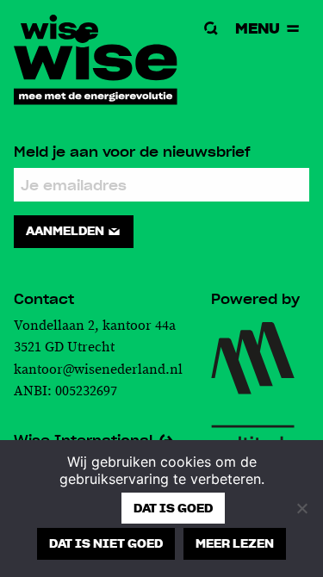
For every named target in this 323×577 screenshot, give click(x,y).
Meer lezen (235, 543)
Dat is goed (173, 508)
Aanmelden (66, 230)
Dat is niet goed (106, 543)
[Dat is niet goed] (301, 508)
